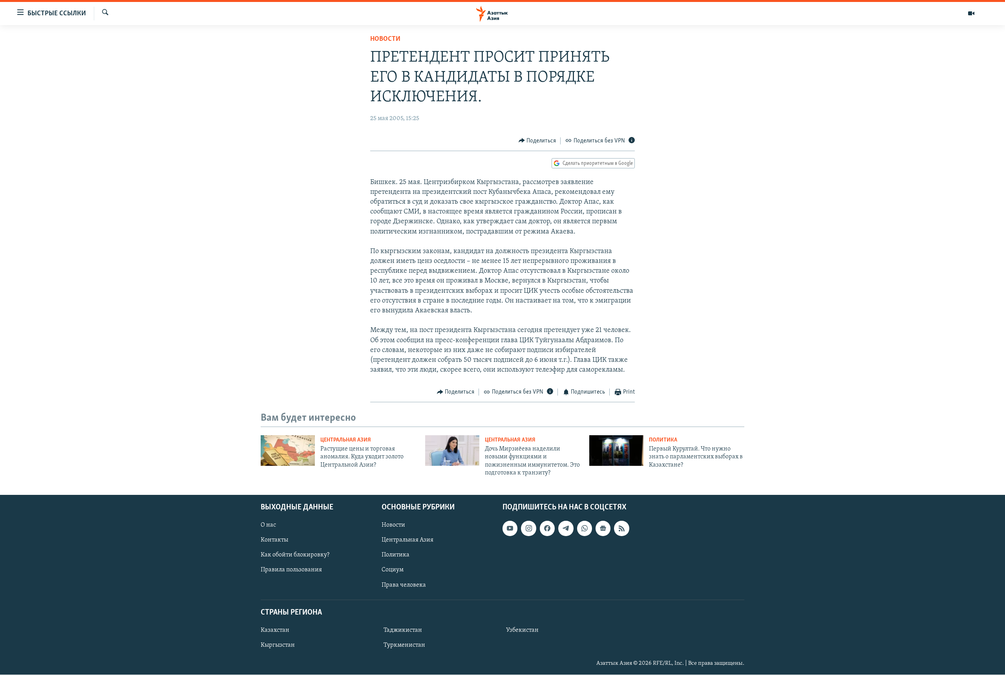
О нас (268, 525)
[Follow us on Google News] (603, 528)
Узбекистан (522, 630)
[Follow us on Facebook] (547, 528)
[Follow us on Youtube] (509, 528)
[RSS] (621, 528)
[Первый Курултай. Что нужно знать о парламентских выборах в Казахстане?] (616, 450)
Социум (393, 570)
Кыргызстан (278, 645)
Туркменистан (404, 645)
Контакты (274, 540)
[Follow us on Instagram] (528, 528)
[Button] (537, 141)
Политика (663, 440)
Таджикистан (403, 630)
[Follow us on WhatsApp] (584, 528)
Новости (385, 39)
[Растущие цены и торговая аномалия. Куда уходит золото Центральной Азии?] (288, 450)
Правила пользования (291, 570)
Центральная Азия (345, 440)
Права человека (404, 585)
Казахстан (275, 630)
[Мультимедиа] (971, 13)
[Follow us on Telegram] (565, 528)
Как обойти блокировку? (295, 555)
